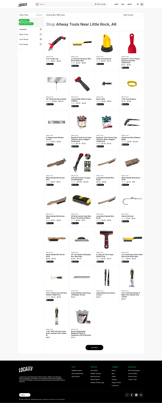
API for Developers (134, 370)
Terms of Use (132, 379)
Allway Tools (23, 20)
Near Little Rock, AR (25, 23)
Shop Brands (76, 376)
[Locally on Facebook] (132, 395)
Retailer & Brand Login (97, 382)
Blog (113, 373)
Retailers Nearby (77, 370)
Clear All (39, 15)
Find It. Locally (100, 4)
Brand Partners (95, 379)
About (130, 4)
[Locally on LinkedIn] (136, 395)
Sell (122, 4)
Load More (94, 347)
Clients (114, 376)
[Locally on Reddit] (127, 395)
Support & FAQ (116, 382)
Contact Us (115, 385)
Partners (114, 379)
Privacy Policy (132, 376)
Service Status (132, 373)
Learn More (94, 370)
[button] (30, 29)
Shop (116, 4)
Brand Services (95, 376)
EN (138, 4)
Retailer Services (96, 373)
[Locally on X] (141, 395)
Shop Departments (77, 373)
